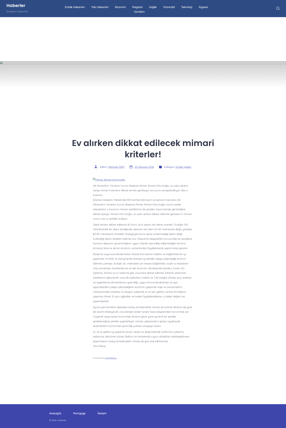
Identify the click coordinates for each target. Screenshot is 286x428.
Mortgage (79, 413)
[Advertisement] (89, 39)
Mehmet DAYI (116, 166)
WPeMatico (111, 358)
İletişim (102, 413)
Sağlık (153, 7)
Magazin (137, 7)
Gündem (139, 11)
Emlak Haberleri (75, 7)
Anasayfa (55, 413)
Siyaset (203, 7)
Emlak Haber (183, 166)
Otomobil (169, 7)
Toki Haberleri (100, 7)
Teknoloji (186, 7)
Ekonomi (120, 7)
